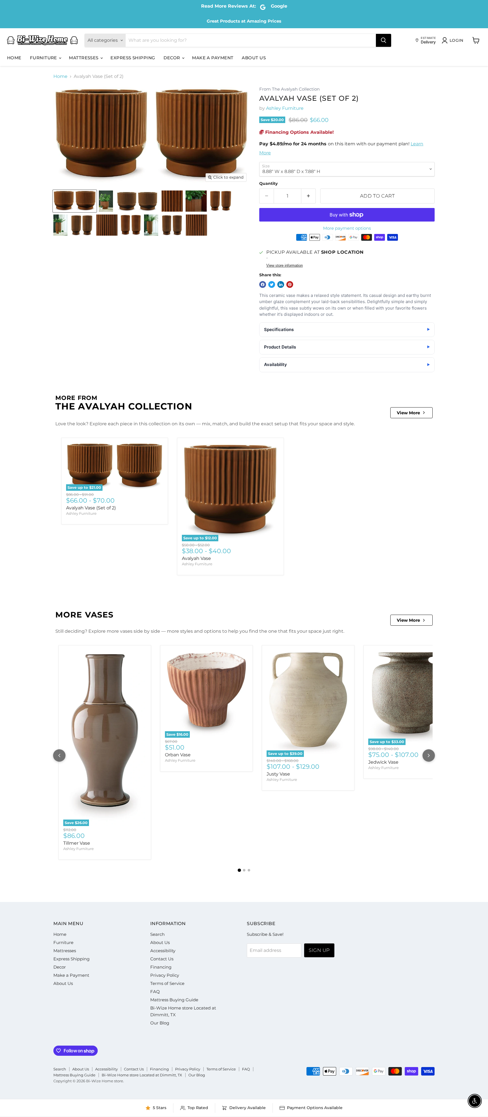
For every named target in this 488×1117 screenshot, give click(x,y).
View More (408, 412)
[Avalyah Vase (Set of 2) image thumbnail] (75, 201)
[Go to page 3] (249, 870)
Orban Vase (178, 754)
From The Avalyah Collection (289, 89)
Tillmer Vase (76, 843)
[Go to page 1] (239, 870)
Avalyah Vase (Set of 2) (91, 508)
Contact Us (161, 959)
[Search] (383, 40)
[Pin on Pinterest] (289, 284)
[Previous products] (59, 755)
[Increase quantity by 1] (308, 196)
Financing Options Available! (299, 132)
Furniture (44, 57)
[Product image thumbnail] (106, 201)
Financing (160, 967)
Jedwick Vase (383, 762)
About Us (254, 57)
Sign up (319, 950)
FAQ (155, 991)
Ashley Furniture (285, 108)
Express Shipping (132, 57)
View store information (284, 266)
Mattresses (84, 57)
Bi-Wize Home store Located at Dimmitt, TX (142, 1075)
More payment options (347, 228)
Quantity (268, 183)
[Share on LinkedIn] (280, 284)
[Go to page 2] (244, 870)
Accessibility (162, 950)
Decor (172, 57)
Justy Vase (278, 774)
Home (14, 57)
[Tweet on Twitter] (271, 284)
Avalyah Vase (196, 558)
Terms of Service (167, 983)
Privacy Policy (164, 975)
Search (157, 934)
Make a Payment (212, 57)
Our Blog (159, 1023)
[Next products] (428, 755)
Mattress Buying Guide (174, 999)
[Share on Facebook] (262, 284)
